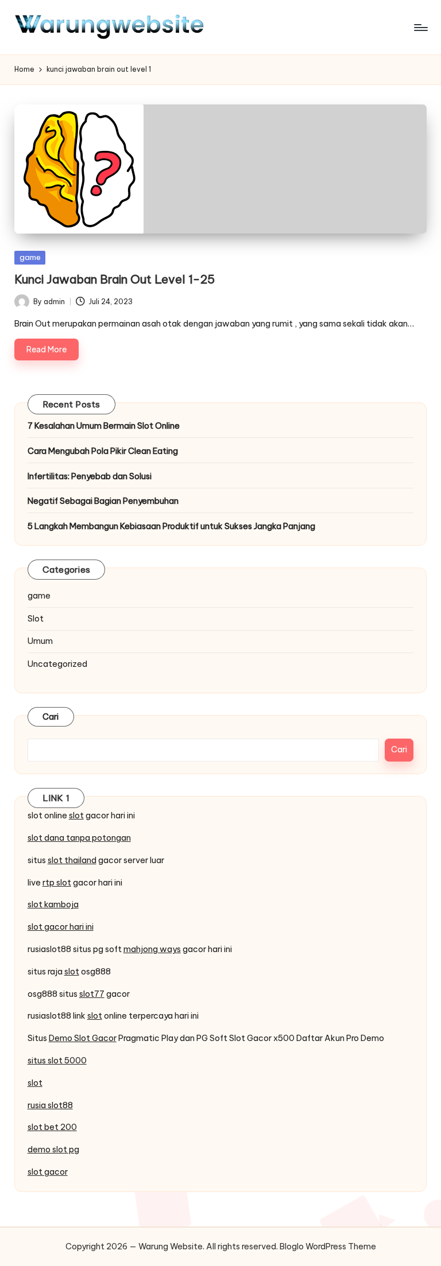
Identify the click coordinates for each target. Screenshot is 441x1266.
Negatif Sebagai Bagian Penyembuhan (103, 501)
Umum (40, 641)
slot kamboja (53, 904)
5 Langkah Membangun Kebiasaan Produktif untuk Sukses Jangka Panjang (171, 526)
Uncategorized (57, 664)
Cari (50, 717)
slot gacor (48, 1172)
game (30, 257)
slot (76, 815)
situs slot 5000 (57, 1060)
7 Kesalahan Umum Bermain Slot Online (104, 426)
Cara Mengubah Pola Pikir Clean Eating (103, 451)
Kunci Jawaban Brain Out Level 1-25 (114, 279)
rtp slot (56, 882)
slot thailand (72, 860)
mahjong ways (152, 949)
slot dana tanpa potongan (79, 838)
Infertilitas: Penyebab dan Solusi (90, 476)
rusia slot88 (50, 1105)
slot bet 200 (52, 1127)
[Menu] (420, 27)
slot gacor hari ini (61, 927)
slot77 (92, 994)
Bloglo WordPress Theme (328, 1246)
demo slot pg (53, 1149)
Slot (36, 618)
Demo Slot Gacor (83, 1038)
